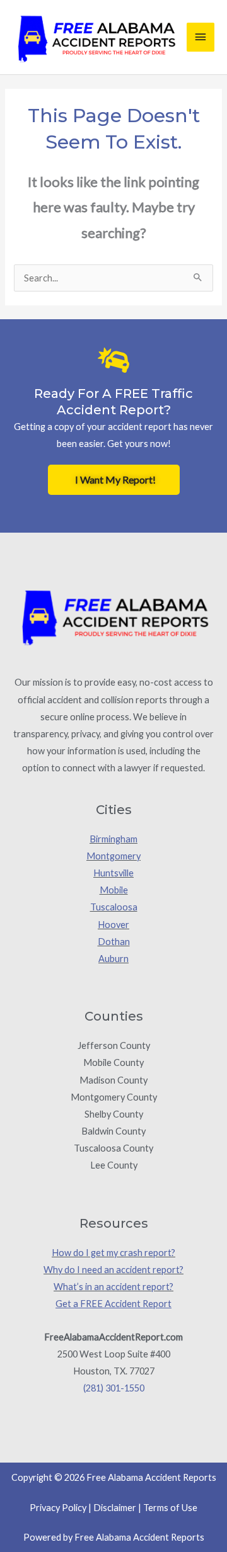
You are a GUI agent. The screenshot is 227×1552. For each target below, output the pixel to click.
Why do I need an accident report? (113, 1269)
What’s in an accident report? (113, 1286)
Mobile (114, 890)
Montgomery (113, 856)
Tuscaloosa (113, 907)
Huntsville (113, 873)
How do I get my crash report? (113, 1252)
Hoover (113, 924)
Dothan (114, 941)
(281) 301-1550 (113, 1388)
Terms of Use (170, 1507)
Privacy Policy (58, 1507)
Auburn (113, 958)
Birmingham (113, 839)
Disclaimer (114, 1507)
